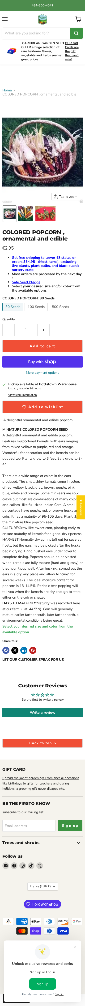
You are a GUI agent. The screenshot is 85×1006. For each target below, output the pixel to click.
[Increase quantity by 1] (44, 330)
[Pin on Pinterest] (32, 650)
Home (7, 90)
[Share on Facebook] (5, 650)
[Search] (76, 33)
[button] (9, 214)
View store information (22, 395)
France (40, 886)
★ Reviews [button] (81, 507)
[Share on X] (14, 650)
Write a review (42, 712)
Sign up (70, 825)
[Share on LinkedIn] (23, 650)
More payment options (42, 373)
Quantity (8, 319)
